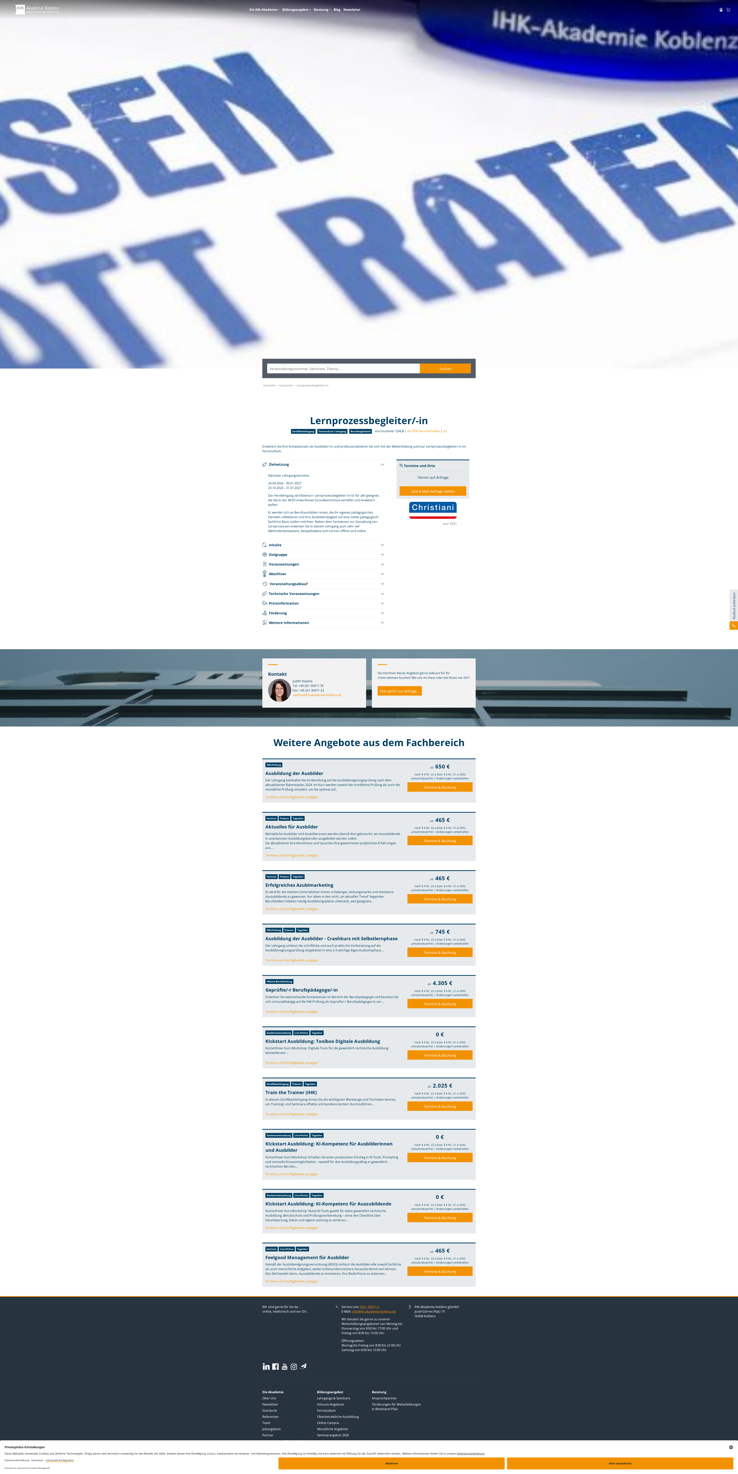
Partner (267, 1435)
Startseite (269, 385)
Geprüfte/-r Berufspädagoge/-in (301, 990)
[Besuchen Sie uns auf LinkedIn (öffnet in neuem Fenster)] (266, 1366)
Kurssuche (286, 385)
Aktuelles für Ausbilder (291, 826)
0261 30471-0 (369, 1307)
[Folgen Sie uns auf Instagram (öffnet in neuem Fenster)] (294, 1366)
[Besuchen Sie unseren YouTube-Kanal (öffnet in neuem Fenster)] (284, 1367)
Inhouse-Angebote (330, 1404)
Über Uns (269, 1398)
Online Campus (328, 1423)
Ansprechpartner (384, 1398)
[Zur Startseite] (125, 9)
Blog (337, 10)
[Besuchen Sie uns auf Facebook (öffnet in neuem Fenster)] (275, 1367)
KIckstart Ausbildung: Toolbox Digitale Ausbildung (322, 1041)
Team (266, 1423)
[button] (444, 431)
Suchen (445, 368)
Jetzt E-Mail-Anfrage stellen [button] (433, 491)
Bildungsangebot (295, 10)
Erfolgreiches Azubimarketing (299, 885)
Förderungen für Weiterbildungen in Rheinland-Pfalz (396, 1406)
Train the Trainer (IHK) (291, 1092)
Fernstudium (326, 1410)
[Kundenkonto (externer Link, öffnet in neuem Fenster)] (721, 10)
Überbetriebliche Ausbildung (338, 1417)
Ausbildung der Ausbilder (294, 773)
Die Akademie (272, 1392)
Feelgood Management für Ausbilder (307, 1257)
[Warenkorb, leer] (728, 9)
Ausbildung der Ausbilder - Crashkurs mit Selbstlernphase (331, 938)
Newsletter (351, 10)
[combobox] (343, 368)
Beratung (321, 10)
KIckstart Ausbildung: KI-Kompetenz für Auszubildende (328, 1203)
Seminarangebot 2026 (333, 1435)
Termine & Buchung (440, 787)
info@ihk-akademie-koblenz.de (374, 1311)
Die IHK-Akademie (263, 10)
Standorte (269, 1410)
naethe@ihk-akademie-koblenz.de (317, 695)
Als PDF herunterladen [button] (423, 431)
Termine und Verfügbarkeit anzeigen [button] (291, 797)
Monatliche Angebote (332, 1429)
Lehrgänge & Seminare (333, 1398)
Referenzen (270, 1417)
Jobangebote (271, 1429)
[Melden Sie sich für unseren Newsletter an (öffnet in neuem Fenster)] (303, 1366)
